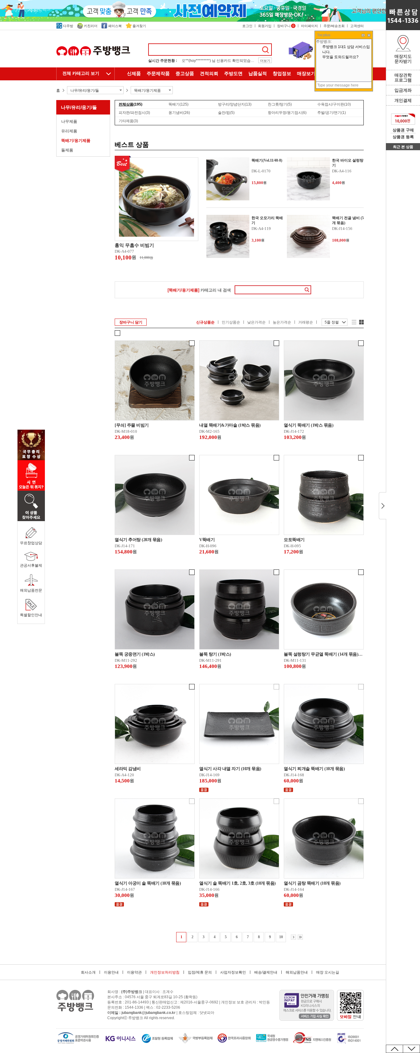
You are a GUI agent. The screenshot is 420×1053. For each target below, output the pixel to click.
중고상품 (185, 73)
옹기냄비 (179, 113)
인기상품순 (231, 322)
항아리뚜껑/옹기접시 (287, 113)
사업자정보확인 (233, 972)
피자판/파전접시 (134, 113)
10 (281, 937)
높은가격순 (282, 322)
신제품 (134, 73)
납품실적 (257, 73)
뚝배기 (178, 104)
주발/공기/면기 (331, 113)
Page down (411, 1049)
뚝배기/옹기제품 (75, 140)
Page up (394, 1049)
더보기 (265, 60)
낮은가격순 (256, 322)
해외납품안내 (297, 972)
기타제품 (128, 121)
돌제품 (67, 150)
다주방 (68, 26)
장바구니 (285, 26)
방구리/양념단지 (235, 104)
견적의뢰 (209, 73)
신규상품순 (205, 322)
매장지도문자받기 (403, 59)
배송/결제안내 (265, 972)
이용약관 (134, 972)
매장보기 (306, 73)
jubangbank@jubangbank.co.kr (148, 1013)
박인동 (264, 1002)
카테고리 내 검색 (199, 290)
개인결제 (403, 100)
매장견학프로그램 (403, 77)
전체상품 (130, 104)
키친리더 (90, 26)
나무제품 (69, 121)
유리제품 (69, 131)
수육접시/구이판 (334, 104)
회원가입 (264, 26)
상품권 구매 (403, 130)
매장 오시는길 (327, 972)
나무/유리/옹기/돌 (79, 107)
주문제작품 (158, 73)
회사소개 (88, 972)
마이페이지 (309, 26)
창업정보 (282, 73)
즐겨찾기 (139, 26)
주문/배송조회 (334, 26)
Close (382, 505)
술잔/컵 (226, 113)
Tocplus (324, 35)
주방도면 (233, 73)
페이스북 (115, 26)
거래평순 (305, 322)
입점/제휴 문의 (200, 972)
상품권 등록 (403, 137)
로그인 (247, 26)
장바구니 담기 (130, 322)
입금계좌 (403, 90)
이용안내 (111, 972)
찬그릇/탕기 (280, 104)
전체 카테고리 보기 (80, 73)
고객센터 (357, 26)
